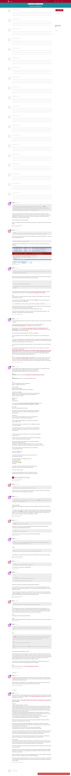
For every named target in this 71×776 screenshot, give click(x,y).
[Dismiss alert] (69, 774)
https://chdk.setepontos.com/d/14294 (31, 666)
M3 (13, 706)
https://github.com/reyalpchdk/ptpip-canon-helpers (34, 374)
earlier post (15, 678)
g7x (50, 510)
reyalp (15, 232)
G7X (48, 656)
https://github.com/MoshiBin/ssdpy (18, 325)
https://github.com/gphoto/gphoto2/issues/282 (24, 357)
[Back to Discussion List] (1, 1)
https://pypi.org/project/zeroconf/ (43, 351)
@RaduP (26, 696)
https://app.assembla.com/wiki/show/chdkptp (29, 403)
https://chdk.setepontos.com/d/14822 (38, 696)
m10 (28, 619)
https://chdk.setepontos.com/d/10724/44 (37, 292)
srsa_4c (15, 205)
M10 (44, 206)
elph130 (36, 300)
